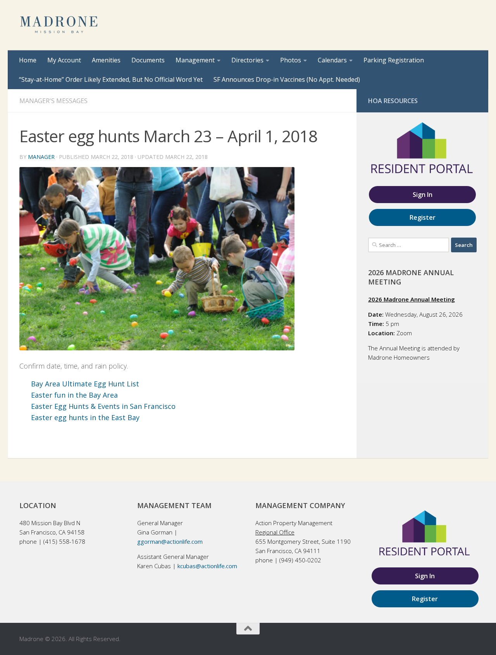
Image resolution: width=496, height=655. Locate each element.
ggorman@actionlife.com (170, 541)
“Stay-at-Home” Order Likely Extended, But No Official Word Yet (111, 79)
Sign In (422, 194)
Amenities (106, 60)
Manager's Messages (53, 101)
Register (423, 217)
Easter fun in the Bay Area (74, 395)
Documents (148, 60)
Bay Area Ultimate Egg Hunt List (85, 383)
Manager (41, 156)
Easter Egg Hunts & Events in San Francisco (103, 406)
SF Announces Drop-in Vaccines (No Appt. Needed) (287, 79)
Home (27, 60)
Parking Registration (393, 60)
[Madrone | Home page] (59, 25)
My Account (64, 60)
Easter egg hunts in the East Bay (85, 417)
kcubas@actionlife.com (207, 566)
